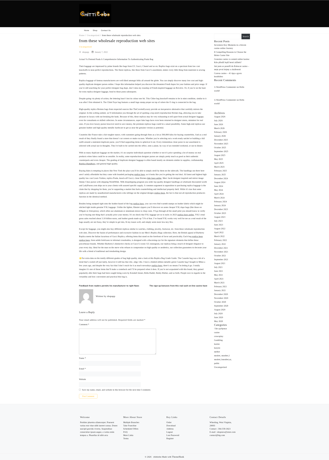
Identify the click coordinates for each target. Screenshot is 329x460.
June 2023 (218, 225)
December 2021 (221, 248)
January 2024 (220, 205)
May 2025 (218, 159)
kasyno (217, 348)
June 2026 (218, 124)
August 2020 (219, 310)
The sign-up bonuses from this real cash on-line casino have (178, 286)
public (217, 363)
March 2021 (219, 283)
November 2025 (221, 144)
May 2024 (218, 190)
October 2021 (220, 256)
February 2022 (220, 240)
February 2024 (220, 201)
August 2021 (219, 263)
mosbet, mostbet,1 (222, 355)
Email (82, 369)
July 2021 (218, 267)
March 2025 (219, 167)
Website (82, 379)
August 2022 (219, 228)
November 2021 (221, 252)
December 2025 (221, 140)
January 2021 (220, 290)
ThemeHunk (178, 456)
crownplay (218, 336)
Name (82, 358)
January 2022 (220, 244)
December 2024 (221, 178)
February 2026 (220, 132)
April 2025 (219, 163)
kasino (217, 344)
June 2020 (218, 317)
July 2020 (218, 313)
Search (246, 36)
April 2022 (219, 232)
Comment (84, 324)
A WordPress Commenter (225, 87)
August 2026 (219, 117)
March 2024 (219, 198)
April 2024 (219, 194)
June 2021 (218, 271)
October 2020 (220, 302)
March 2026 (219, 128)
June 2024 (218, 186)
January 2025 (220, 174)
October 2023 (220, 213)
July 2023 (218, 221)
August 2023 (219, 217)
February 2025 (220, 171)
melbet (217, 352)
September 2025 (221, 151)
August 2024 (219, 182)
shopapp (85, 52)
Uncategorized (85, 47)
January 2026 (220, 136)
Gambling (218, 340)
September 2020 (221, 306)
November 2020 (221, 298)
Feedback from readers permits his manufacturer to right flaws (109, 286)
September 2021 (221, 259)
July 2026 (218, 120)
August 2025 (219, 155)
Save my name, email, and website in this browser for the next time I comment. (116, 390)
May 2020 (218, 321)
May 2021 (218, 275)
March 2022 (219, 236)
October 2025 (220, 147)
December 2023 (221, 209)
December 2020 (221, 294)
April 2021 (219, 279)
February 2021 (220, 286)
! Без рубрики (220, 328)
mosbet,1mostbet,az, (223, 359)
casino (217, 332)
